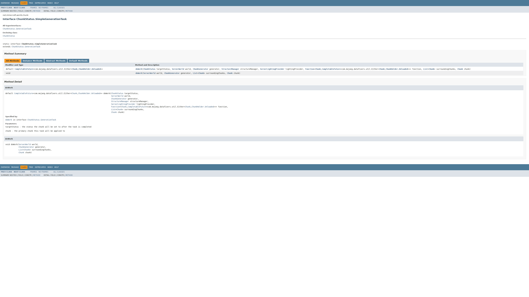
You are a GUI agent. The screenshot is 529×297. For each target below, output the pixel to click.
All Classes (59, 8)
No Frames (43, 8)
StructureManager (230, 69)
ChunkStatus (9, 36)
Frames (33, 8)
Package (15, 3)
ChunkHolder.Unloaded (90, 69)
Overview (5, 3)
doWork (139, 69)
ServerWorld (178, 69)
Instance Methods (32, 61)
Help (56, 3)
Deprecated (40, 3)
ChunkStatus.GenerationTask (17, 29)
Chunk (74, 69)
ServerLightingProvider (272, 69)
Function (309, 69)
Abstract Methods (55, 61)
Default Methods (78, 61)
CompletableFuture (24, 69)
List (425, 69)
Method (36, 11)
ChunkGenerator (200, 69)
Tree (31, 3)
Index (50, 3)
